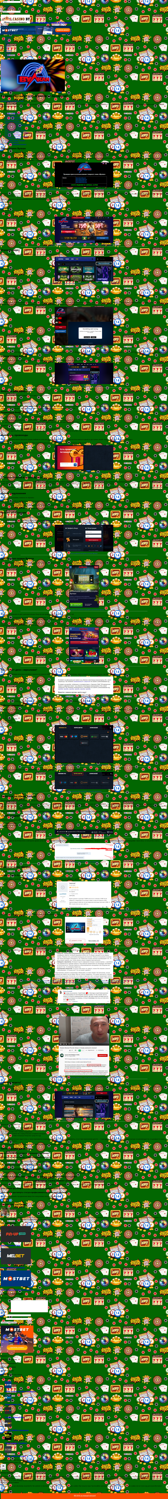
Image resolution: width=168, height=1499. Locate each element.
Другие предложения (13, 127)
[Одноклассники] (5, 1200)
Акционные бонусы (12, 121)
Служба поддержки (12, 138)
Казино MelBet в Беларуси (13, 1267)
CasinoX (7, 46)
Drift (6, 48)
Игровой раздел (11, 115)
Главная (8, 37)
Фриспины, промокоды (13, 123)
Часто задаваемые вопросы (15, 144)
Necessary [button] (4, 1482)
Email (3, 1319)
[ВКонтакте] (2, 1200)
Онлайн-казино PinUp (10, 1245)
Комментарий (5, 1312)
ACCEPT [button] (99, 1462)
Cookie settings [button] (89, 1462)
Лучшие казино (6, 101)
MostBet (8, 52)
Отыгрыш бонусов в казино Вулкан (18, 125)
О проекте (8, 5)
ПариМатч (9, 55)
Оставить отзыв (17, 101)
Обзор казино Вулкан (13, 113)
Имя (3, 1315)
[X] (7, 1200)
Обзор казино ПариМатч (16, 1443)
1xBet (7, 44)
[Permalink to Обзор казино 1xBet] (8, 1400)
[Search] (1, 2)
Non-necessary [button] (6, 1489)
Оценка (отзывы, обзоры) (15, 140)
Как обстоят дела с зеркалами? (16, 133)
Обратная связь (10, 8)
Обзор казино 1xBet (14, 1404)
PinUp (7, 57)
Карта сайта (8, 7)
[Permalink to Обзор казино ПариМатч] (8, 1439)
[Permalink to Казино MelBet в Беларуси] (8, 1426)
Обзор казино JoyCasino (15, 1456)
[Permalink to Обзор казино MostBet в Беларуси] (8, 1387)
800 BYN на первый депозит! (85, 1496)
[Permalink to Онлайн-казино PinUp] (8, 1413)
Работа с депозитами (13, 134)
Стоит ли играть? (12, 142)
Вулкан (7, 40)
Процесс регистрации (13, 129)
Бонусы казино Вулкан (13, 117)
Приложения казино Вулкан (15, 131)
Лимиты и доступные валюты (16, 136)
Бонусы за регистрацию (14, 119)
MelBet (7, 42)
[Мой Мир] (10, 1200)
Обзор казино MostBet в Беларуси (16, 1290)
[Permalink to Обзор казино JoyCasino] (8, 1452)
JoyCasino (8, 50)
